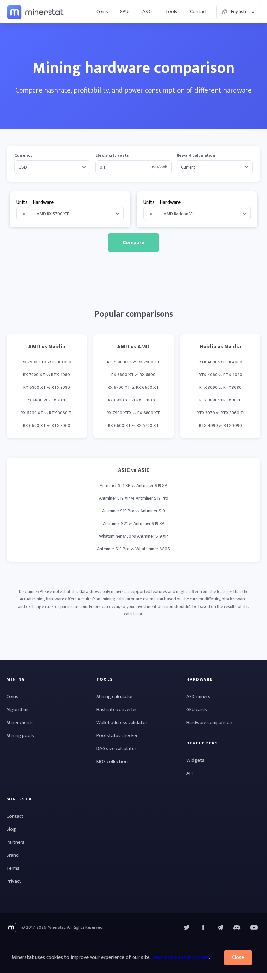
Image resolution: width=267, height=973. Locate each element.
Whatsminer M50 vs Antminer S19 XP (133, 536)
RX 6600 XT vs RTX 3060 (46, 425)
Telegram (220, 927)
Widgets (195, 760)
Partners (15, 842)
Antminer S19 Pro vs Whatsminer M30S (133, 549)
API (189, 773)
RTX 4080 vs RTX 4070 (220, 374)
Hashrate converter (116, 709)
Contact (198, 11)
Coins (102, 11)
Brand (13, 855)
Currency (23, 155)
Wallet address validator (121, 722)
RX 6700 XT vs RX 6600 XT (133, 387)
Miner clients (20, 722)
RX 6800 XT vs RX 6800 (133, 374)
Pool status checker (117, 735)
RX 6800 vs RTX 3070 (47, 400)
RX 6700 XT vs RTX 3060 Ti (47, 412)
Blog (11, 829)
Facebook (203, 927)
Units (22, 202)
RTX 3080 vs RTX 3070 (220, 400)
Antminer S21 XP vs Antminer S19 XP (133, 485)
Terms (13, 868)
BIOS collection (112, 761)
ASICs (148, 11)
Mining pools (20, 735)
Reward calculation (196, 155)
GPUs (125, 11)
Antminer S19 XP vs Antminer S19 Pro (133, 498)
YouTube (237, 927)
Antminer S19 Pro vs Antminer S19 (133, 511)
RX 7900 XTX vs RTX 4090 (46, 362)
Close (238, 957)
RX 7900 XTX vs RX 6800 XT (133, 412)
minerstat (36, 11)
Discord (253, 927)
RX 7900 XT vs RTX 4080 (46, 374)
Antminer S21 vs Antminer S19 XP (133, 523)
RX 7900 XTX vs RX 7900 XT (133, 362)
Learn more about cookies (180, 957)
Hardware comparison (209, 722)
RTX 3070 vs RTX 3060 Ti (220, 412)
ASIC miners (198, 696)
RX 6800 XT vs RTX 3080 (46, 387)
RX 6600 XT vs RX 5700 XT (133, 425)
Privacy (14, 881)
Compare (133, 242)
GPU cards (196, 709)
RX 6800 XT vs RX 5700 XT (133, 400)
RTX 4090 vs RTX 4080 (220, 362)
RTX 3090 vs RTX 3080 (220, 387)
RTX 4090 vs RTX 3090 (220, 425)
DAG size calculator (116, 748)
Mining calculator (114, 696)
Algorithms (18, 709)
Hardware (43, 202)
